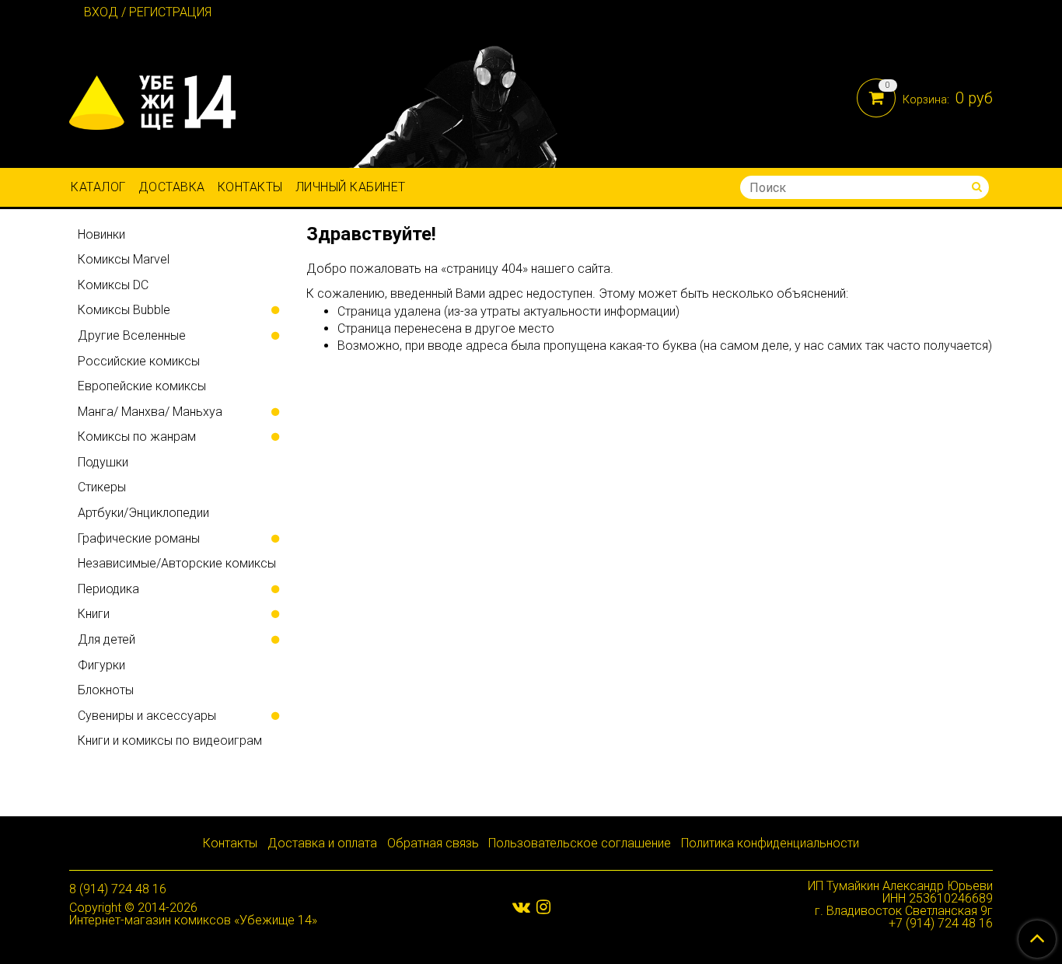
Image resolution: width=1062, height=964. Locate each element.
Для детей (106, 639)
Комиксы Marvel (123, 259)
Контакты (250, 187)
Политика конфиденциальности (770, 843)
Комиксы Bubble (124, 309)
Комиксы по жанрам (137, 436)
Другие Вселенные (132, 335)
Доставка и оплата (322, 843)
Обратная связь (433, 843)
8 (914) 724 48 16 (117, 889)
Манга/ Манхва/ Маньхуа (150, 411)
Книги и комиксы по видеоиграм (170, 740)
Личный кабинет (350, 187)
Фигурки (101, 665)
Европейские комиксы (142, 386)
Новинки (101, 234)
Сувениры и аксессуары (147, 715)
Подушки (103, 462)
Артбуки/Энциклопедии (143, 512)
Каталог (98, 187)
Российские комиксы (139, 361)
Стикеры (102, 487)
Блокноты (106, 690)
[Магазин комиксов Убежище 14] (152, 99)
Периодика (108, 589)
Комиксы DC (113, 285)
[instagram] (543, 906)
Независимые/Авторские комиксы (177, 563)
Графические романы (139, 538)
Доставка (171, 187)
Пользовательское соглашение (579, 843)
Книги (94, 613)
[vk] (521, 906)
